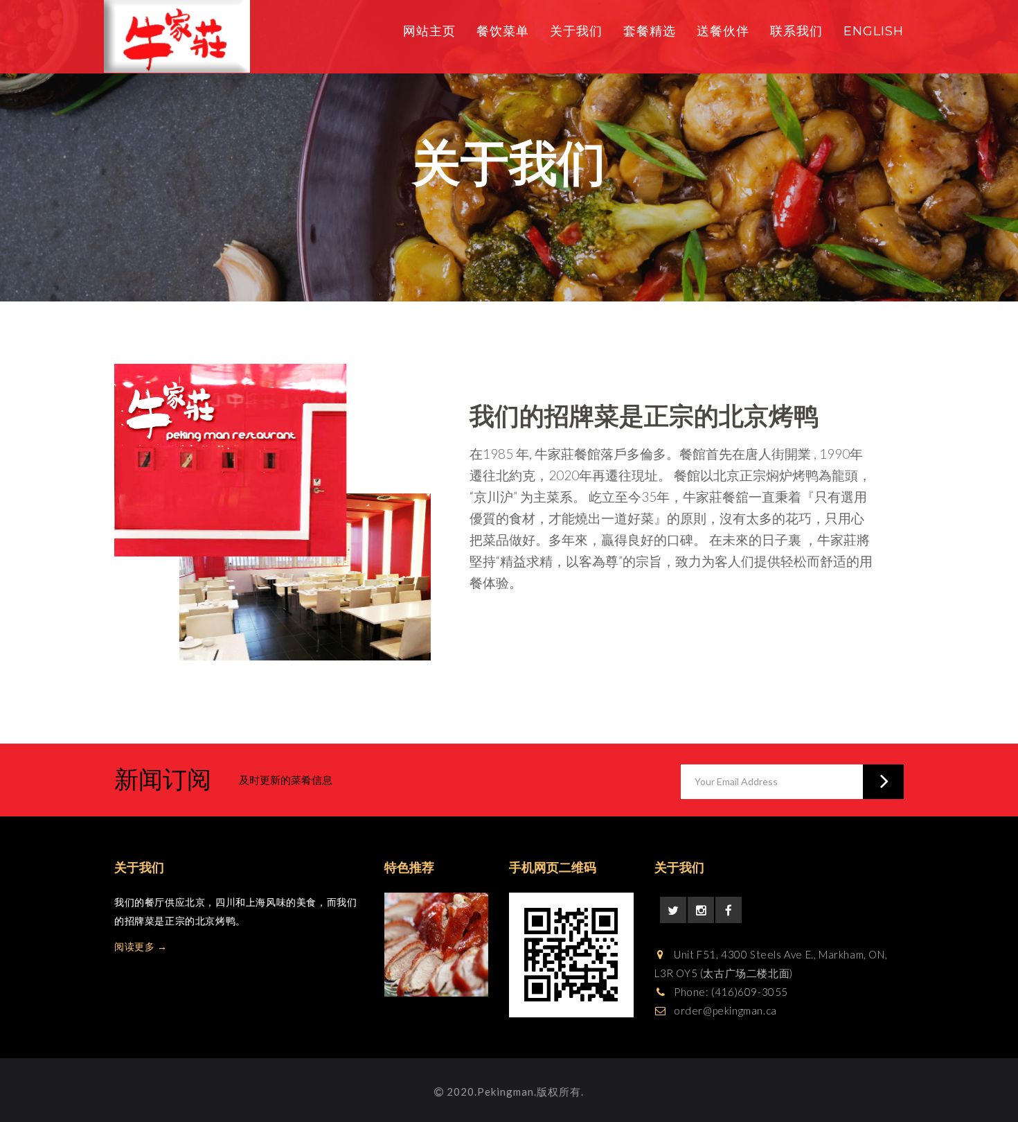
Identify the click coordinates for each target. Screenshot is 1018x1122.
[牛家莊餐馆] (177, 36)
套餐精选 (649, 31)
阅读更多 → (141, 946)
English (873, 31)
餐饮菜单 (502, 31)
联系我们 (796, 31)
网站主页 (429, 31)
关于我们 (576, 31)
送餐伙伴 (723, 31)
